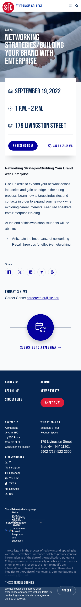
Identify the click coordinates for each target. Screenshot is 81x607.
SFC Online (12, 391)
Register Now (23, 146)
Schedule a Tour (49, 427)
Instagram (14, 467)
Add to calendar (63, 145)
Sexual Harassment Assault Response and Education (18, 533)
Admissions (11, 427)
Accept (66, 591)
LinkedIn (14, 488)
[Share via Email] (41, 272)
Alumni (45, 382)
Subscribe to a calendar (38, 347)
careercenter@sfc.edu (43, 298)
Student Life (13, 399)
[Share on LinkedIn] (31, 272)
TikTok (12, 483)
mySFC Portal (13, 437)
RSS (11, 494)
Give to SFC (11, 432)
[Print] (52, 272)
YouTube (14, 478)
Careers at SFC (13, 442)
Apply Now (52, 402)
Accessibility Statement (19, 519)
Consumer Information (17, 446)
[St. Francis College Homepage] (22, 6)
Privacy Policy (16, 511)
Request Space (49, 432)
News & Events (49, 391)
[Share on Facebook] (9, 272)
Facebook (14, 473)
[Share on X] (20, 272)
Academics (11, 382)
